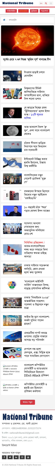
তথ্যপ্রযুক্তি (23, 11)
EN (41, 3)
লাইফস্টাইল (11, 11)
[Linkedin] (16, 457)
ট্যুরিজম (34, 11)
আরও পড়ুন (27, 402)
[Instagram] (22, 457)
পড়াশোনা (44, 11)
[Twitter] (10, 457)
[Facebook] (4, 457)
